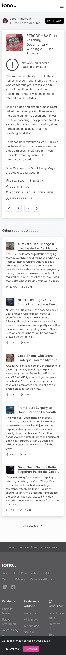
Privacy (20, 579)
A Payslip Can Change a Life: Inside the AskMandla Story (37, 248)
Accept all (31, 649)
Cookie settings (41, 579)
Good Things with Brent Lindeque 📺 (28, 22)
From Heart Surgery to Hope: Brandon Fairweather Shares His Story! (38, 412)
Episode (57, 20)
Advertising (10, 630)
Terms (6, 579)
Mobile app (32, 626)
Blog (51, 634)
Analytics (30, 613)
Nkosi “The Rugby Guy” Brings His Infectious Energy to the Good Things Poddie (39, 304)
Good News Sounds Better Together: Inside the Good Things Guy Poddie (37, 472)
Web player (32, 619)
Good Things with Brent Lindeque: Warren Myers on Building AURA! (38, 360)
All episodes (30, 525)
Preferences (12, 649)
